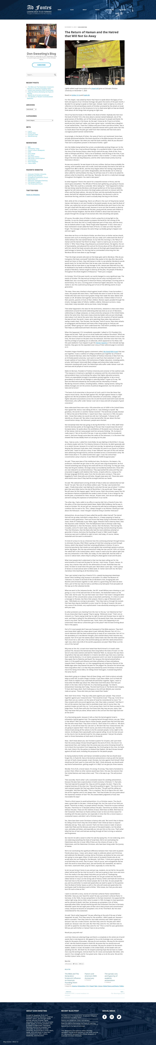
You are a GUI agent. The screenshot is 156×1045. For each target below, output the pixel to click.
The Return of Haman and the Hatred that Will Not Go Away (91, 34)
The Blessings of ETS (118, 992)
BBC (29, 147)
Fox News (31, 155)
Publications (110, 9)
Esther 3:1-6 (76, 95)
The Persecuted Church (35, 184)
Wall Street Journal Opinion (36, 158)
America (74, 986)
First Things (31, 153)
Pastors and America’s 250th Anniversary (40, 90)
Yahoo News (32, 163)
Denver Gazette (101, 343)
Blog (72, 9)
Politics (121, 986)
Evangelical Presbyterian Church (38, 177)
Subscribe (41, 65)
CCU (87, 986)
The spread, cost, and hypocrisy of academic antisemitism (111, 977)
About (85, 9)
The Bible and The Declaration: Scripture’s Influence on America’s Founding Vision (40, 87)
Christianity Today (33, 148)
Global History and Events (111, 986)
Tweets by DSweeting (33, 195)
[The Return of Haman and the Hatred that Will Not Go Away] (95, 62)
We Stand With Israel (110, 352)
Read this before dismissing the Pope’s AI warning (78, 1023)
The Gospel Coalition (34, 182)
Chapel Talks (93, 986)
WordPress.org (32, 136)
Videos (97, 9)
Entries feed (31, 133)
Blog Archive (7, 1042)
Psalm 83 (86, 95)
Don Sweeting (82, 27)
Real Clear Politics (33, 157)
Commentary (32, 160)
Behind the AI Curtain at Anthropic (38, 95)
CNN (29, 152)
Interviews (122, 9)
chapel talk (94, 88)
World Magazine (33, 161)
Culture (100, 986)
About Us (15, 1042)
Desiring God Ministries (35, 176)
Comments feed (33, 134)
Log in (30, 131)
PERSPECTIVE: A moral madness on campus (77, 993)
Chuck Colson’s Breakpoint (36, 150)
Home (59, 9)
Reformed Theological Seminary (38, 180)
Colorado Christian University (37, 174)
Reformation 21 (32, 179)
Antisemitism (81, 986)
